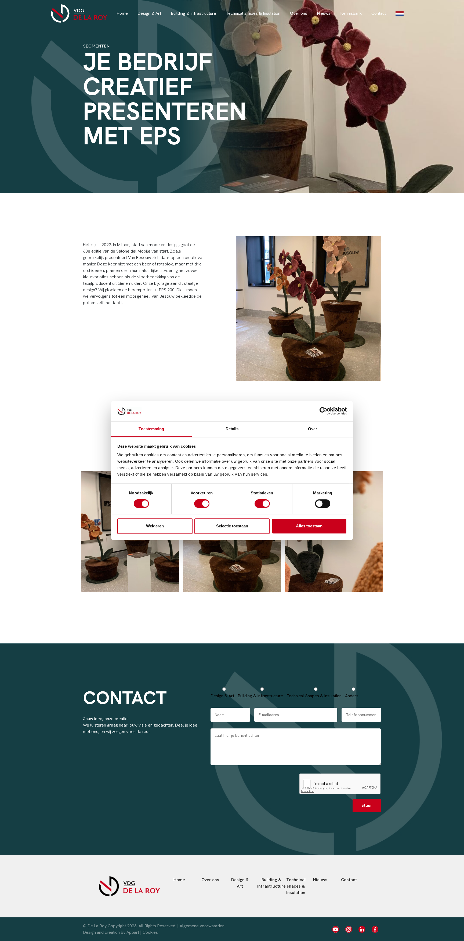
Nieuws (324, 13)
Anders (351, 696)
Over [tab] (312, 428)
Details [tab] (232, 428)
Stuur (366, 805)
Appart (132, 932)
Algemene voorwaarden (202, 926)
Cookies (150, 932)
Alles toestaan (309, 526)
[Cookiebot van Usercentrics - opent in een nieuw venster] (323, 411)
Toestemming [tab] (151, 428)
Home (122, 13)
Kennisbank (351, 13)
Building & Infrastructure (193, 13)
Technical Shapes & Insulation (314, 696)
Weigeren (155, 526)
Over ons (298, 13)
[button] (401, 13)
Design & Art (149, 13)
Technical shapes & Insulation (253, 13)
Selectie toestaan (232, 526)
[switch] (201, 503)
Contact (378, 13)
